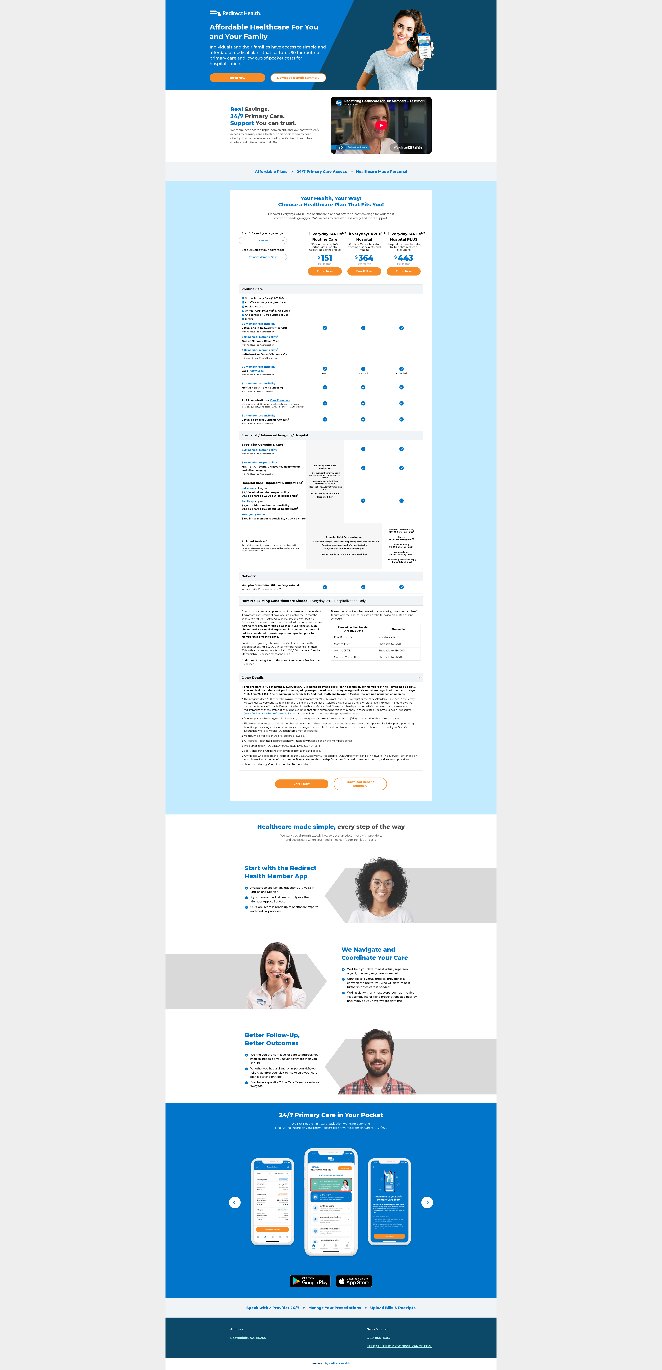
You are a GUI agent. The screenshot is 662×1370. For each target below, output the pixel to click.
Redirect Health (339, 1363)
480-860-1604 (378, 1338)
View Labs (257, 370)
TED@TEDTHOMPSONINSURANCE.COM (399, 1346)
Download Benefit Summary (298, 77)
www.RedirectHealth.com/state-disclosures (271, 713)
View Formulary (280, 400)
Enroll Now (237, 77)
